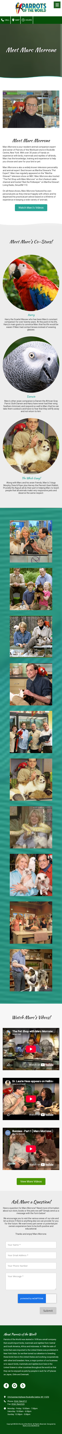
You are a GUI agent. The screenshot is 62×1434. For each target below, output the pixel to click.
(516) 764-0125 (17, 1404)
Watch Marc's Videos (31, 207)
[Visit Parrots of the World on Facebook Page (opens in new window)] (6, 1385)
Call (6, 20)
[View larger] (31, 283)
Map (17, 20)
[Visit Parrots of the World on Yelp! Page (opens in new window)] (22, 1385)
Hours (28, 20)
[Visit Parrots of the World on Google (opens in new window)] (14, 1385)
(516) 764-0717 (20, 1401)
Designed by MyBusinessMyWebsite (39, 1425)
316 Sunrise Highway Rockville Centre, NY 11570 (28, 1397)
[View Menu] (57, 4)
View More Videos (31, 1181)
